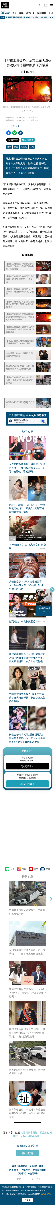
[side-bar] (51, 5)
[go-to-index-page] (22, 72)
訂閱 (36, 869)
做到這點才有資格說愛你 (22, 621)
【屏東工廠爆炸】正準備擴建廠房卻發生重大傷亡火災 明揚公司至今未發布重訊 (20, 317)
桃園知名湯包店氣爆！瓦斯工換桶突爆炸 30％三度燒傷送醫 (20, 367)
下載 (48, 869)
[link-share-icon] (20, 132)
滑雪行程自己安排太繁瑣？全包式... (20, 403)
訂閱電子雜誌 (36, 1165)
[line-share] (14, 132)
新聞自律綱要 (39, 1169)
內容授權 (13, 1169)
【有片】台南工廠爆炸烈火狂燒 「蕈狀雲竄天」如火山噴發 (20, 342)
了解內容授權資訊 (30, 1136)
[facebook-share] (8, 132)
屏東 (9, 146)
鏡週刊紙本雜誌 (29, 1132)
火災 (16, 146)
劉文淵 (16, 126)
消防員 (24, 146)
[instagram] (32, 1179)
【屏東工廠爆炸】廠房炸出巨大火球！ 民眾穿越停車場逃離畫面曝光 (20, 380)
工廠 (32, 146)
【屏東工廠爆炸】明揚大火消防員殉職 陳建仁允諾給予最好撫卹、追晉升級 (20, 266)
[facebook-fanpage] (26, 1179)
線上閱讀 (27, 1153)
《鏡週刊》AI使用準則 (27, 1173)
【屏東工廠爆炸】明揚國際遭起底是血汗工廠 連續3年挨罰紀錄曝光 (20, 304)
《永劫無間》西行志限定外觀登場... (27, 546)
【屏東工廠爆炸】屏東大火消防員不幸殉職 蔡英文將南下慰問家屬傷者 (20, 329)
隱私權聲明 (45, 1194)
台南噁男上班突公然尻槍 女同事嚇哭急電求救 (19, 354)
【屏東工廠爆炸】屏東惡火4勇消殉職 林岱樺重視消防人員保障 (20, 292)
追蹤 (24, 869)
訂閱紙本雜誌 (5, 5)
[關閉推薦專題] (52, 589)
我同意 (27, 1200)
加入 (12, 869)
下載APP (25, 1169)
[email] (38, 1179)
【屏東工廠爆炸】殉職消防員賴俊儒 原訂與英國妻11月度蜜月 (20, 279)
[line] (18, 1179)
